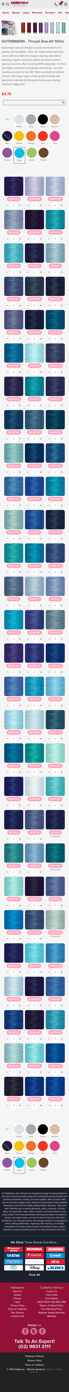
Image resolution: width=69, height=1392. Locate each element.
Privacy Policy (17, 1305)
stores (6, 13)
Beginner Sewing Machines (52, 1312)
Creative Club (17, 1316)
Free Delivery (17, 1312)
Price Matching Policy (51, 1309)
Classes (17, 1298)
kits (60, 13)
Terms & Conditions (17, 1309)
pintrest (42, 1331)
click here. (61, 1229)
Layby (17, 1302)
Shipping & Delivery (34, 1356)
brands (16, 13)
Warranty (51, 1316)
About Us (17, 1291)
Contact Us (51, 1291)
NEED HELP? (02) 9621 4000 (51, 1302)
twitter (33, 1331)
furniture (50, 13)
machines (37, 13)
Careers (17, 1295)
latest (26, 13)
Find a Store (52, 1295)
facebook (25, 1331)
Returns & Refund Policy (52, 1305)
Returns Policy (34, 1360)
